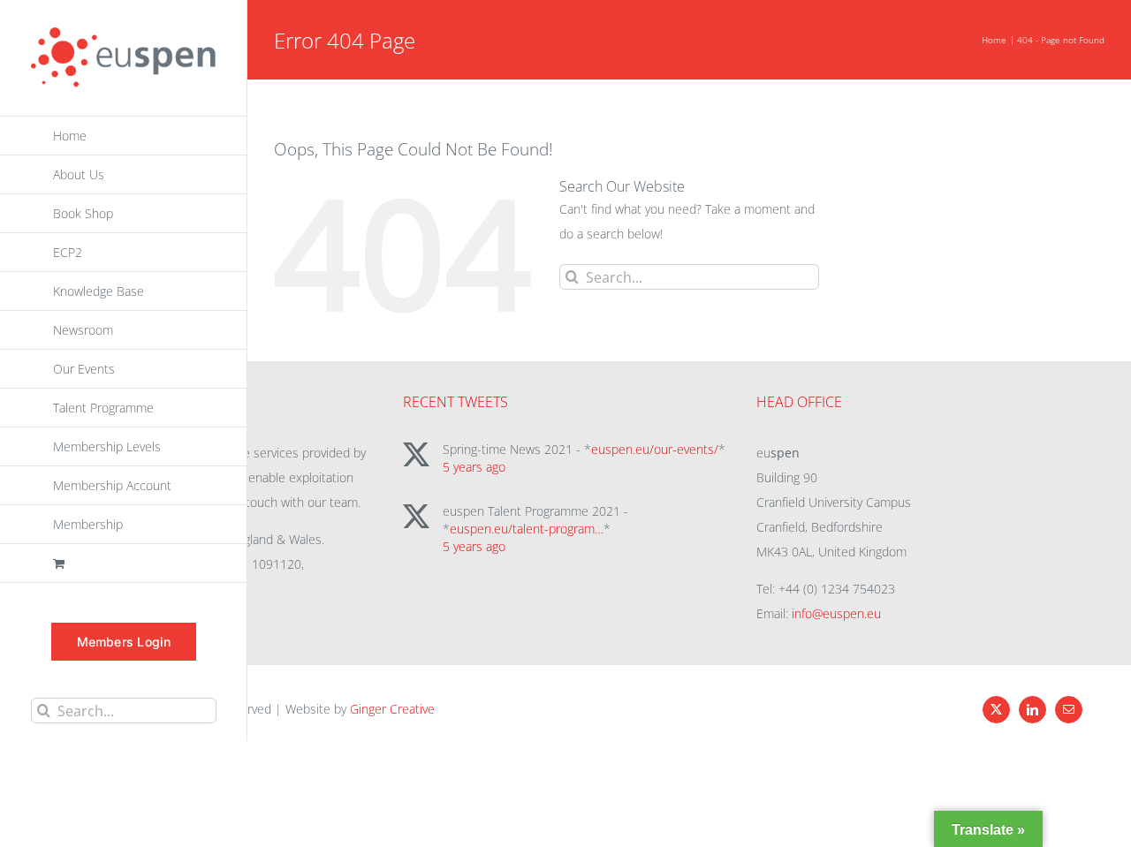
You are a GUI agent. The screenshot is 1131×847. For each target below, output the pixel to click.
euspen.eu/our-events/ (654, 449)
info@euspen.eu (836, 613)
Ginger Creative (392, 708)
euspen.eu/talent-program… (526, 528)
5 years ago (474, 466)
